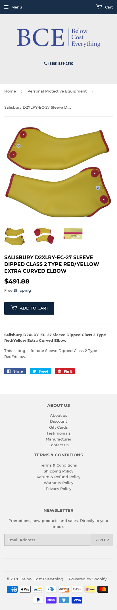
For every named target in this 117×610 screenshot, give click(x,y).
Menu (16, 7)
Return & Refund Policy (58, 476)
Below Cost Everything (41, 579)
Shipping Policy (58, 471)
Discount (58, 421)
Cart (108, 7)
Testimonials (59, 433)
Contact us (59, 445)
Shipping (22, 290)
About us (58, 415)
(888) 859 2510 (60, 63)
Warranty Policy (58, 482)
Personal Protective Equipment (57, 91)
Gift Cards (58, 427)
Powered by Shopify (87, 579)
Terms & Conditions (58, 465)
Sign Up (102, 540)
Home (10, 91)
